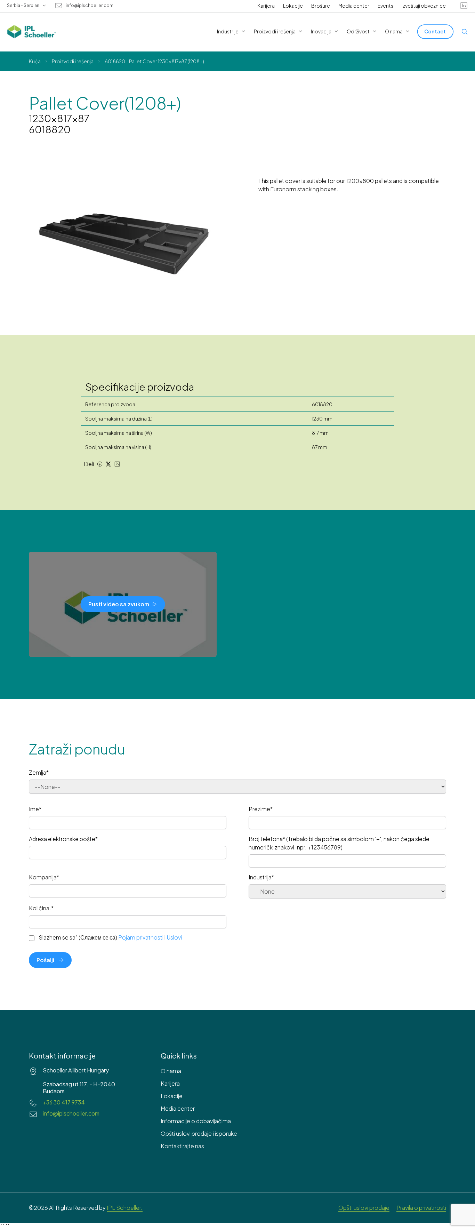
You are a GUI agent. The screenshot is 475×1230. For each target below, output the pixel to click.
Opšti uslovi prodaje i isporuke (199, 1133)
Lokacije (293, 5)
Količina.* (41, 908)
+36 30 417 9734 (64, 1102)
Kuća (35, 61)
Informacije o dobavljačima (196, 1121)
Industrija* (261, 877)
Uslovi (174, 937)
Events (385, 5)
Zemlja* (39, 772)
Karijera (266, 5)
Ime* (35, 809)
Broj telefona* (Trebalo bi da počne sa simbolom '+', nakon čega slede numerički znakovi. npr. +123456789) (339, 843)
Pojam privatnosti (140, 937)
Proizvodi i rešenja (73, 61)
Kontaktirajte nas (182, 1146)
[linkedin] (464, 5)
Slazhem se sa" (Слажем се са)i (110, 937)
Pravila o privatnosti (421, 1207)
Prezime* (261, 809)
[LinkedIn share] (117, 464)
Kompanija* (44, 877)
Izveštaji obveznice (424, 5)
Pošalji (45, 960)
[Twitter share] (108, 464)
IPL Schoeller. (125, 1207)
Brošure (320, 5)
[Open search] (464, 31)
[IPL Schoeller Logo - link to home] (31, 32)
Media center (353, 5)
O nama (171, 1071)
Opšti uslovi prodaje (363, 1207)
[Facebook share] (100, 464)
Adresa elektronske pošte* (63, 838)
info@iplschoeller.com (89, 5)
